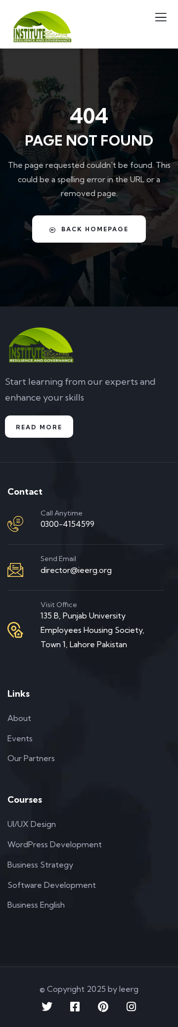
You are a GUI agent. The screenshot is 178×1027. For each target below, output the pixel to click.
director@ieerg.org (76, 570)
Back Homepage (95, 229)
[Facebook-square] (75, 1006)
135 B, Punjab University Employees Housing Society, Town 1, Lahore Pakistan (92, 630)
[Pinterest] (103, 1006)
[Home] (41, 345)
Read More (39, 427)
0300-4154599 (67, 524)
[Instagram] (131, 1006)
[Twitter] (47, 1006)
